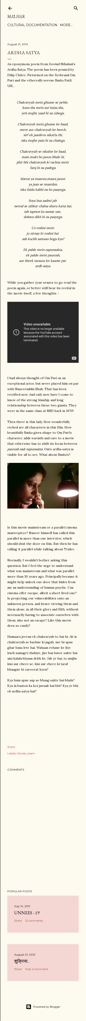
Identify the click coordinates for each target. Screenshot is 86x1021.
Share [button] (11, 747)
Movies (21, 753)
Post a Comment (36, 969)
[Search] (76, 7)
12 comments (34, 920)
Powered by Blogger (46, 1006)
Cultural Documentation (32, 25)
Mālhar (16, 16)
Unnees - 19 (27, 913)
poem (31, 753)
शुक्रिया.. (21, 961)
